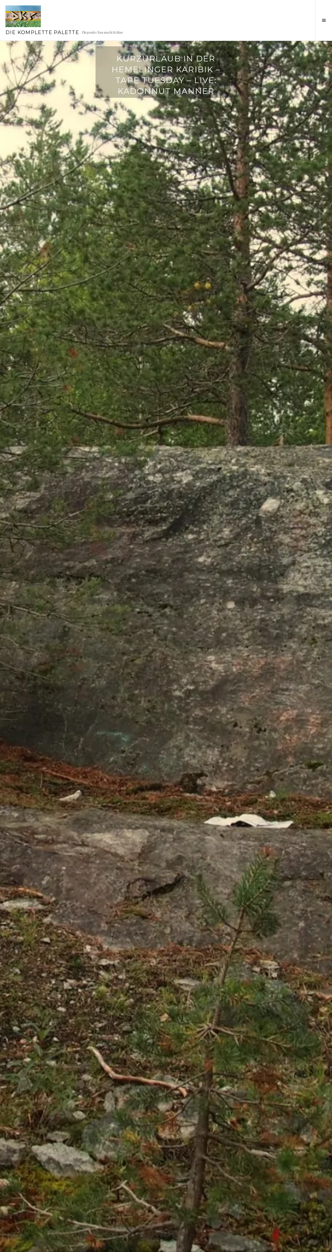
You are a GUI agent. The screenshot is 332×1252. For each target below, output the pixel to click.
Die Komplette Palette (42, 32)
